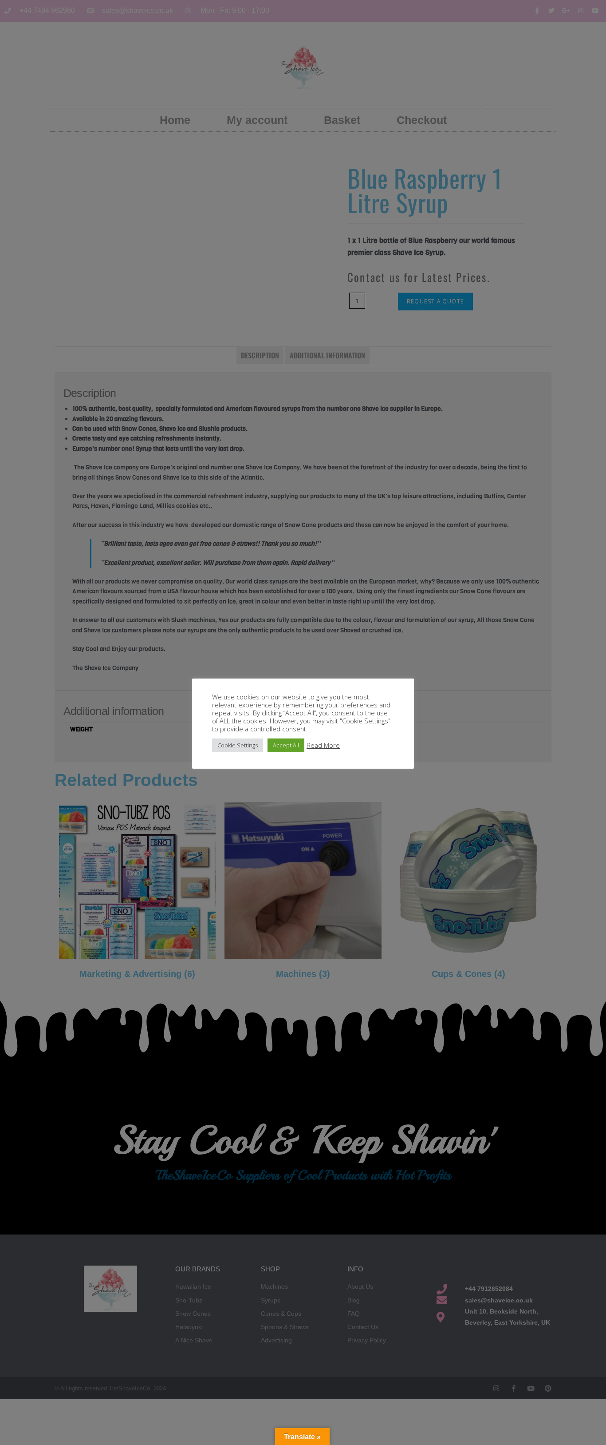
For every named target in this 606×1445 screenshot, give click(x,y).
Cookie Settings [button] (237, 745)
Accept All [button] (286, 745)
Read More (323, 745)
